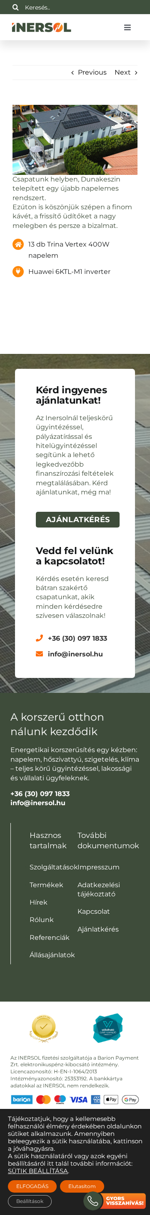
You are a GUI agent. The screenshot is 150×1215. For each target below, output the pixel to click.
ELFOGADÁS (32, 1186)
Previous (92, 72)
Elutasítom (82, 1186)
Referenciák (50, 938)
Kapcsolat (94, 911)
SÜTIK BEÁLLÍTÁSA (38, 1171)
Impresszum (99, 867)
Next (123, 72)
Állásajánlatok (52, 955)
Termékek (46, 885)
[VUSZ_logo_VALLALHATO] (108, 1016)
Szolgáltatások (54, 867)
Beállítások (29, 1201)
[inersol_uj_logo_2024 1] (41, 22)
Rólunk (42, 920)
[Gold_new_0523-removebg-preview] (43, 1013)
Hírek (39, 902)
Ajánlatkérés (98, 929)
